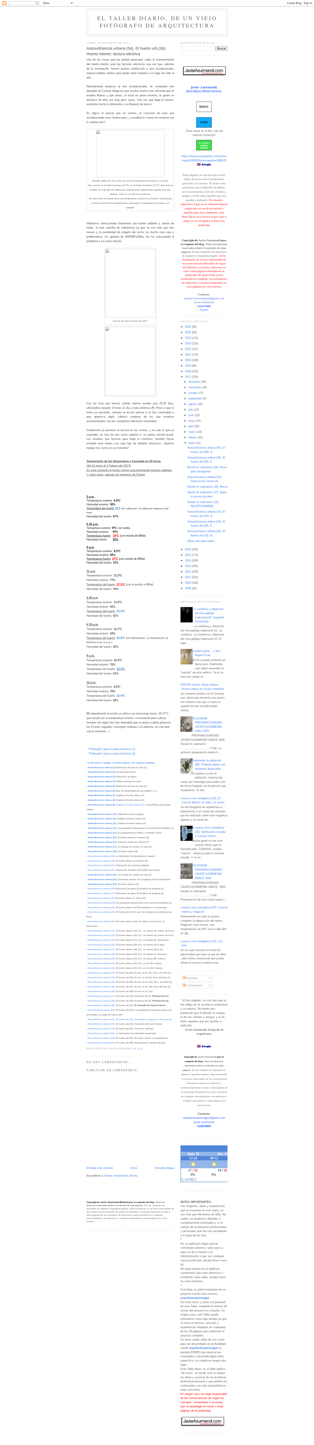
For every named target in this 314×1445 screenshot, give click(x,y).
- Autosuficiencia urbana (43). (101, 977)
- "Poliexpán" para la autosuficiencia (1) (111, 749)
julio (191, 409)
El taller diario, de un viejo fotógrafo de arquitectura (157, 21)
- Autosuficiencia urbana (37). (101, 949)
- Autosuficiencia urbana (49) (101, 1005)
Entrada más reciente (100, 1168)
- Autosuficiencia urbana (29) (101, 903)
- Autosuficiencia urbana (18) (101, 851)
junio (191, 415)
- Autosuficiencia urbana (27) (101, 893)
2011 (188, 577)
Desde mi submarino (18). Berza (207, 486)
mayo (192, 420)
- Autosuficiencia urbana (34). (101, 935)
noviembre (195, 387)
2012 (188, 571)
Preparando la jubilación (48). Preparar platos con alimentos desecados (208, 764)
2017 (188, 376)
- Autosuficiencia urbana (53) (101, 1028)
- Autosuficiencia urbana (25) (101, 884)
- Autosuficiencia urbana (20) (101, 861)
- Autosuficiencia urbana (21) (101, 865)
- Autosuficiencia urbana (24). (102, 879)
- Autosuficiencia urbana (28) (101, 898)
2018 (188, 371)
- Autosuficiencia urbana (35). (101, 940)
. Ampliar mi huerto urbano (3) (115, 805)
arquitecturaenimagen (194, 1297)
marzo (192, 431)
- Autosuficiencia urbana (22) (101, 870)
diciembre (194, 381)
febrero (193, 437)
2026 (188, 326)
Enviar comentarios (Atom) (121, 1175)
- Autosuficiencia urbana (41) (101, 968)
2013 (188, 566)
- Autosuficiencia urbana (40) (101, 963)
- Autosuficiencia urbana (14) (101, 833)
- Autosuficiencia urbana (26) (101, 888)
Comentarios (194, 985)
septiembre (195, 398)
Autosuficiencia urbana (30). (101, 907)
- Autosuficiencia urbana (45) (101, 986)
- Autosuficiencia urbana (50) (101, 1010)
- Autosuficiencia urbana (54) (101, 1033)
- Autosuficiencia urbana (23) (101, 875)
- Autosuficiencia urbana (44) (101, 982)
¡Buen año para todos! (201, 541)
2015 (188, 555)
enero (192, 443)
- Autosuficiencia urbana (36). (101, 944)
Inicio (134, 1168)
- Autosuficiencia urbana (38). (101, 954)
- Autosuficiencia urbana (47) (101, 996)
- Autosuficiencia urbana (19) (101, 856)
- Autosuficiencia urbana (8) (101, 800)
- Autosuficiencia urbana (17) (101, 846)
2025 (188, 332)
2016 (188, 549)
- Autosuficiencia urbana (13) (101, 828)
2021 (188, 354)
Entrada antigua (164, 1168)
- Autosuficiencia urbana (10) (101, 814)
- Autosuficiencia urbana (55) (101, 1038)
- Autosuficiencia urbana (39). (101, 958)
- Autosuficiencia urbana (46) (101, 991)
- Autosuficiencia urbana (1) (101, 767)
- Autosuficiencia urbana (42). (101, 973)
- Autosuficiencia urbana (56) (101, 1043)
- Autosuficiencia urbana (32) (101, 921)
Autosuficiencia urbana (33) (101, 931)
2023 (188, 343)
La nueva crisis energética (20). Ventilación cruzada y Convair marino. (208, 832)
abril (191, 426)
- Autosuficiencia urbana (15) (101, 837)
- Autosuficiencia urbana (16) (101, 842)
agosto (193, 404)
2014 (188, 560)
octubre (193, 392)
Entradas (192, 978)
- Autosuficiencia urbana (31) (101, 912)
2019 (188, 365)
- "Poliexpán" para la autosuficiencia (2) (111, 753)
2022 (188, 349)
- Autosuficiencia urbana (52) (101, 1024)
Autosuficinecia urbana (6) (101, 791)
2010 (188, 582)
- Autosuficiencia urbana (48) (101, 1001)
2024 (188, 337)
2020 (188, 360)
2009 (188, 588)
